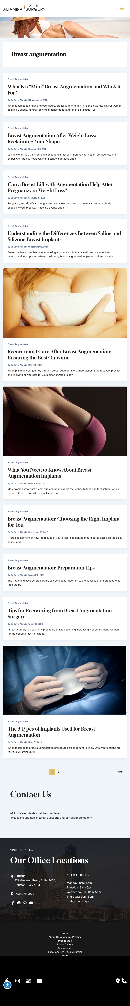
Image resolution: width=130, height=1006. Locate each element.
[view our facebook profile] (13, 903)
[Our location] (124, 981)
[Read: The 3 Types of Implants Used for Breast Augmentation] (65, 680)
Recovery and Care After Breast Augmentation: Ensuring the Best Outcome (59, 355)
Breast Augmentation (18, 79)
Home (65, 933)
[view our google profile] (25, 903)
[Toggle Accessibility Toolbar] (7, 985)
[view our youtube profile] (31, 903)
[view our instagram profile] (19, 903)
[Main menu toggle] (122, 8)
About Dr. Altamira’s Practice (65, 937)
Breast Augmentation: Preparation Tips (51, 568)
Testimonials (65, 948)
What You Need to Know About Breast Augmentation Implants (49, 473)
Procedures (65, 940)
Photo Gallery (65, 944)
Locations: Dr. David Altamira (65, 951)
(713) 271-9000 (24, 893)
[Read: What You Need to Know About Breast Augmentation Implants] (65, 421)
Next (122, 771)
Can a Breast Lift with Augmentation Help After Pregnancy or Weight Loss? (60, 187)
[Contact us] (118, 981)
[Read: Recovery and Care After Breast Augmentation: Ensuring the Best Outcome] (65, 302)
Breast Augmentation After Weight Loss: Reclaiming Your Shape (52, 138)
